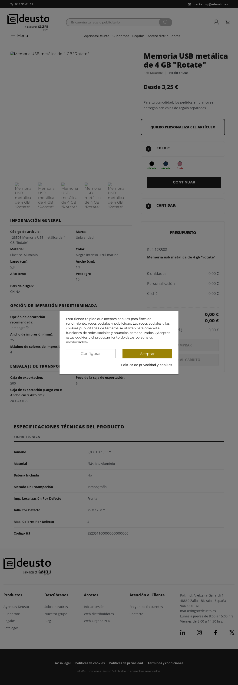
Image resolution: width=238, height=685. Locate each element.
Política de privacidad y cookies (146, 365)
